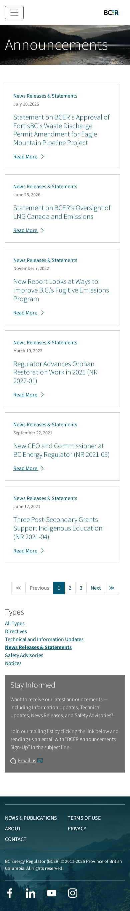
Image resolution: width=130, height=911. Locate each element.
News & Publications (31, 818)
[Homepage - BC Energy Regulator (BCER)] (111, 13)
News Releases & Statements (38, 647)
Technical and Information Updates (44, 639)
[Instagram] (72, 893)
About (13, 828)
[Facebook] (9, 893)
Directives (16, 631)
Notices (13, 663)
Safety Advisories (24, 655)
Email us (27, 760)
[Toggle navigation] (14, 12)
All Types (15, 623)
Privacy (77, 828)
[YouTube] (51, 893)
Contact (16, 839)
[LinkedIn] (30, 893)
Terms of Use (84, 818)
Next (96, 588)
